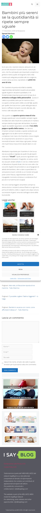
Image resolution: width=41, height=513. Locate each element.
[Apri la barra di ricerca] (32, 4)
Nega (20, 269)
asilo (19, 162)
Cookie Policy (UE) (10, 467)
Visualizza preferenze (20, 274)
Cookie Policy (13, 278)
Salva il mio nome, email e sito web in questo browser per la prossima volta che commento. (20, 363)
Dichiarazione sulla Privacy (24, 278)
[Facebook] (3, 36)
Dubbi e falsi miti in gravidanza (20, 408)
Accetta (20, 264)
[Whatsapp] (11, 36)
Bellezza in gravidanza (20, 397)
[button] (38, 235)
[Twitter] (7, 36)
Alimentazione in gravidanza (20, 387)
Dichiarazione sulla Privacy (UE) (14, 464)
